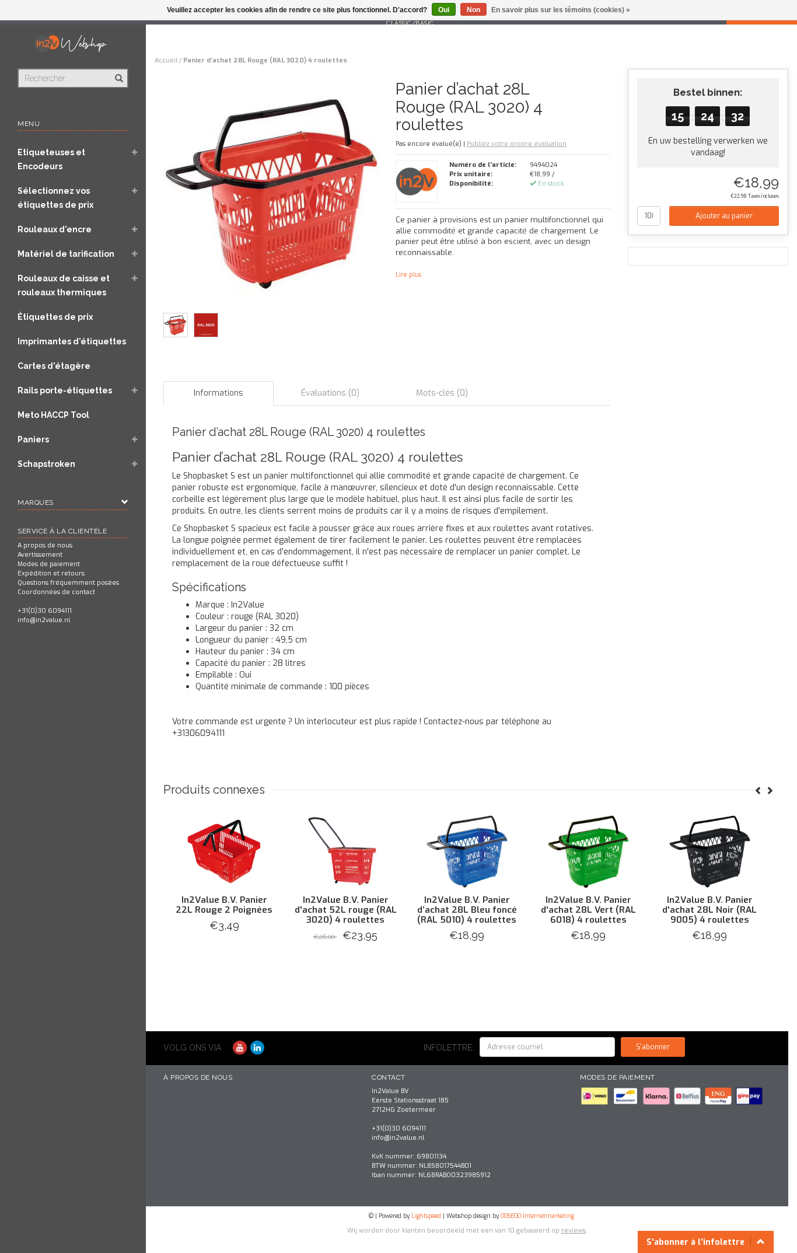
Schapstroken (46, 464)
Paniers (33, 439)
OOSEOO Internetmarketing (537, 1216)
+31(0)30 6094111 (45, 610)
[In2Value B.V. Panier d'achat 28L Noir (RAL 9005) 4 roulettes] (709, 851)
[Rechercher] (118, 71)
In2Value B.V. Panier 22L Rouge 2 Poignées (224, 905)
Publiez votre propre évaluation (517, 143)
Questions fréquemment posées (68, 582)
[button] (134, 153)
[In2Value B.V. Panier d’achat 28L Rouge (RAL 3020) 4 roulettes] (275, 195)
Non (473, 10)
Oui (443, 10)
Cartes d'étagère (54, 366)
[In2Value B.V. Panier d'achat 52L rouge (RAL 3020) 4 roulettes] (345, 851)
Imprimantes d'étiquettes (72, 341)
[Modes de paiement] (595, 1095)
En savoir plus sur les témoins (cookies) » (560, 10)
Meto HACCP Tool (53, 415)
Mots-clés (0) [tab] (442, 393)
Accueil (166, 60)
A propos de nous (45, 545)
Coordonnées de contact (56, 592)
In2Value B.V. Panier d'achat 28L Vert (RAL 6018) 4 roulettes (588, 910)
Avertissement (40, 554)
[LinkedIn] (257, 1047)
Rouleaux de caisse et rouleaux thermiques (64, 285)
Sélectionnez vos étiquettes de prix (55, 198)
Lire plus (408, 274)
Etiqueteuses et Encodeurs (51, 159)
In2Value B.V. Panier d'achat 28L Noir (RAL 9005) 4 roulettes (709, 910)
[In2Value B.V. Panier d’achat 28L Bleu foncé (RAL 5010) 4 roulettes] (467, 851)
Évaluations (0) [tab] (330, 393)
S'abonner (653, 1047)
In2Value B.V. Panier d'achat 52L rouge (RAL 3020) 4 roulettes (346, 910)
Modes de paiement (49, 564)
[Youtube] (239, 1047)
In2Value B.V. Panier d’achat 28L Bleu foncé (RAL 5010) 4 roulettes (467, 910)
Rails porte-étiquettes (65, 390)
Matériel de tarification (66, 254)
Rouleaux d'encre (55, 229)
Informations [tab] (218, 393)
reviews (573, 1230)
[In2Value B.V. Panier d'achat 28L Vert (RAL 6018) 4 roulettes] (588, 851)
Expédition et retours (51, 573)
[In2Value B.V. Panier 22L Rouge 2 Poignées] (224, 851)
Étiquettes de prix (55, 317)
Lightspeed (426, 1216)
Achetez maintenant (224, 950)
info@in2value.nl (44, 620)
